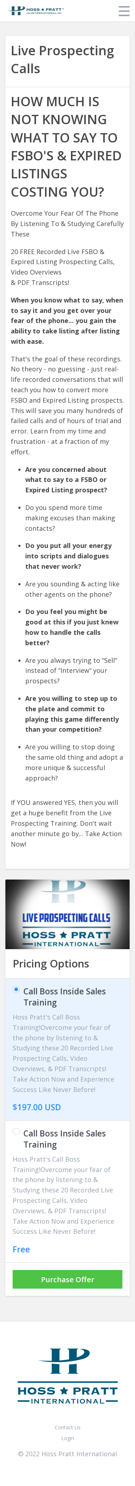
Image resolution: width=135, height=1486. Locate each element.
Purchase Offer (67, 1279)
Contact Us (68, 1427)
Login (67, 1438)
